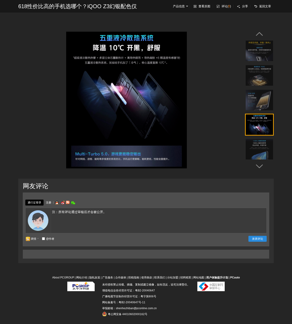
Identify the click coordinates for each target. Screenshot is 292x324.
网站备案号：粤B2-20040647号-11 (123, 302)
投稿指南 (133, 277)
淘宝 (67, 202)
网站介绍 (81, 277)
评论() (226, 6)
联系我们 (159, 277)
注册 (48, 202)
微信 (73, 202)
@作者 (50, 238)
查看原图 (204, 6)
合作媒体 (120, 277)
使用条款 (146, 277)
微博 (62, 202)
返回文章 (265, 6)
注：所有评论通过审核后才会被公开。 (79, 212)
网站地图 (198, 277)
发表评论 (257, 238)
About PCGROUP (63, 277)
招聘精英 (185, 277)
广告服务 (107, 277)
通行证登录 (34, 202)
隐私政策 (94, 277)
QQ (57, 202)
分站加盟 (172, 277)
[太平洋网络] (81, 284)
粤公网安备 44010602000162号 (127, 314)
